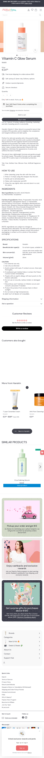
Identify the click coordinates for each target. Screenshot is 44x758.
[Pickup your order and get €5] (22, 511)
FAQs (3, 695)
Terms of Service (7, 679)
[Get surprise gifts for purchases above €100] (22, 594)
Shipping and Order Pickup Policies (13, 690)
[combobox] (22, 15)
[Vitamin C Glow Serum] (15, 360)
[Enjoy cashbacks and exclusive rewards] (22, 551)
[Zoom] (35, 50)
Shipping (12, 110)
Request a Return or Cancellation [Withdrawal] (16, 687)
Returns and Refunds (8, 684)
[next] (40, 466)
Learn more (28, 3)
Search (4, 677)
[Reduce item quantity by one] (3, 95)
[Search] (40, 15)
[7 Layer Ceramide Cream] (15, 403)
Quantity (5, 91)
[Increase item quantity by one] (10, 95)
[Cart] (35, 10)
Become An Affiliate (8, 702)
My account (5, 707)
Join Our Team (6, 705)
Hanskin (17, 383)
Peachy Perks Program (9, 700)
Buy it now (22, 119)
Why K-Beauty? (7, 697)
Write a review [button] (22, 328)
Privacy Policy (6, 682)
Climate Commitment (9, 692)
